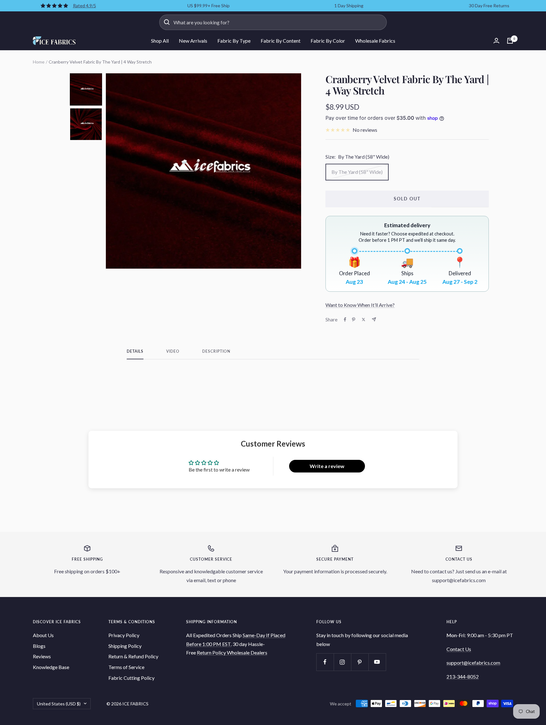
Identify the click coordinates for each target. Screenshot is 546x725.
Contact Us (458, 649)
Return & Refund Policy (133, 656)
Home (39, 61)
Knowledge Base (51, 667)
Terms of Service (126, 667)
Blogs (39, 646)
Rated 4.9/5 (84, 5)
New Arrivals (193, 41)
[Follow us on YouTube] (377, 662)
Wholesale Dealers (247, 652)
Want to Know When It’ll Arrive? (360, 305)
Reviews (42, 656)
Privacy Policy (123, 635)
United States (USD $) (59, 703)
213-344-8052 (462, 676)
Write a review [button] (327, 466)
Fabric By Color (328, 41)
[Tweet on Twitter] (363, 319)
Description (216, 351)
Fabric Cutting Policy (131, 678)
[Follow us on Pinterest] (359, 662)
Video (172, 351)
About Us (43, 635)
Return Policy (212, 652)
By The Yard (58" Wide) (357, 172)
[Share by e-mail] (374, 319)
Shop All (160, 41)
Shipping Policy (125, 646)
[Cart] (510, 41)
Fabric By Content (280, 41)
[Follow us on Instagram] (342, 662)
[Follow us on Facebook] (325, 662)
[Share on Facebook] (345, 319)
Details (135, 351)
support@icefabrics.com (473, 663)
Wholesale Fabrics (375, 41)
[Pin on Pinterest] (353, 319)
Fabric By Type (234, 41)
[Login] (496, 40)
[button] (86, 89)
